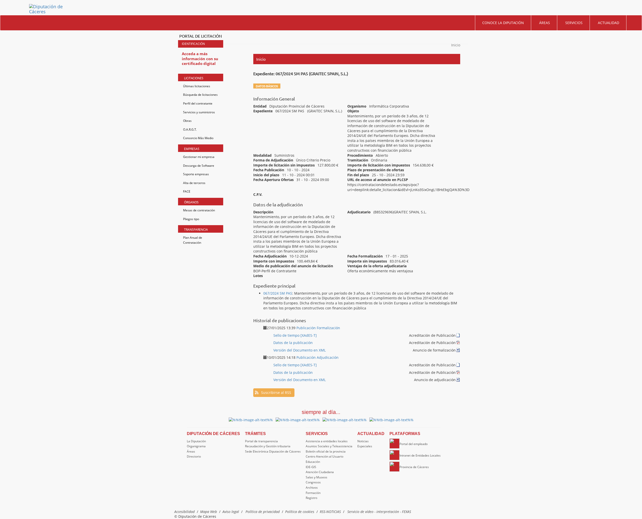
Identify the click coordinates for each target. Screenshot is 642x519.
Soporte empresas (196, 174)
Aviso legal (230, 511)
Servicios (574, 22)
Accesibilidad (184, 511)
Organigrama (196, 446)
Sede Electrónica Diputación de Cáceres (273, 451)
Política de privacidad (263, 511)
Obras (187, 121)
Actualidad (608, 22)
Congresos (313, 482)
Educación (313, 462)
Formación (313, 493)
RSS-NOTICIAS (330, 511)
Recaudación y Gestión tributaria (267, 446)
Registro (311, 498)
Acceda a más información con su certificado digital (200, 58)
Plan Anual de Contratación (192, 240)
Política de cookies (299, 511)
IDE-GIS (311, 467)
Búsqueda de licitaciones (200, 95)
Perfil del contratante (197, 103)
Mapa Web (208, 511)
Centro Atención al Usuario (324, 456)
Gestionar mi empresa (198, 157)
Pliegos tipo (191, 219)
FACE (186, 191)
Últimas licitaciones (196, 86)
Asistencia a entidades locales (327, 441)
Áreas (544, 22)
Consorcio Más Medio (198, 138)
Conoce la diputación (503, 22)
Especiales (364, 446)
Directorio (194, 456)
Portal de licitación (200, 35)
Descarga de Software (198, 165)
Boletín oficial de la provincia (326, 451)
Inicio (455, 45)
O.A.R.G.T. (190, 129)
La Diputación (196, 441)
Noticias (363, 441)
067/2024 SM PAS (277, 293)
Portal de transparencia (261, 441)
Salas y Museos (316, 477)
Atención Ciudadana (320, 472)
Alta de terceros (194, 183)
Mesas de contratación (199, 210)
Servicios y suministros (199, 112)
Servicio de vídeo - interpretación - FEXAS (379, 511)
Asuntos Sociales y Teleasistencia (329, 446)
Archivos (312, 487)
